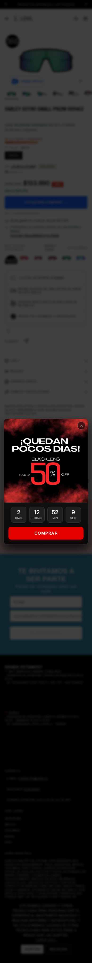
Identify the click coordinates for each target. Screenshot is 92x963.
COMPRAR (46, 533)
